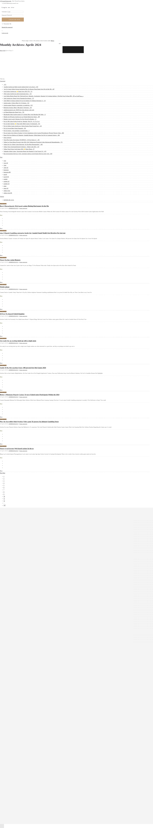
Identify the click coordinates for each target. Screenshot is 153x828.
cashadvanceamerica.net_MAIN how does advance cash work (19, 110)
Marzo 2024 (9, 521)
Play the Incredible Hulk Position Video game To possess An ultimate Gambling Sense (29, 422)
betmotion (6, 170)
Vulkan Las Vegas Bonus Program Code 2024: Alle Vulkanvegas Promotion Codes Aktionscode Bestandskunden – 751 (35, 615)
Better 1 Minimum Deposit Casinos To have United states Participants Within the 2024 (29, 395)
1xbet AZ (6, 167)
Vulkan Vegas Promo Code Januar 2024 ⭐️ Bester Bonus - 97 (19, 149)
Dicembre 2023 (10, 528)
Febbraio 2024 (9, 524)
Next (4, 473)
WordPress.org (10, 641)
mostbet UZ (6, 183)
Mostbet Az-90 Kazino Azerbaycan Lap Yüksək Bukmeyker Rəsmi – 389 (24, 590)
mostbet (5, 179)
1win (5, 160)
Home (1, 50)
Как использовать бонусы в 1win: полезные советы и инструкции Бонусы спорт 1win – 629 (30, 627)
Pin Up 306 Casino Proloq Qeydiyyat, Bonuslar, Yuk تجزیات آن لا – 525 (24, 595)
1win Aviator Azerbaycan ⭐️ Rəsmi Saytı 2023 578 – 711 (20, 565)
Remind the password (7, 27)
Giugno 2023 (9, 542)
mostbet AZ (6, 181)
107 (4, 505)
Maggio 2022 (9, 549)
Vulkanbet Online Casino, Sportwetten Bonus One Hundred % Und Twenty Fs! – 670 (27, 625)
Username (4, 11)
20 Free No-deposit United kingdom (12, 314)
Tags (1, 157)
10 (4, 496)
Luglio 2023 (9, 540)
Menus (52, 40)
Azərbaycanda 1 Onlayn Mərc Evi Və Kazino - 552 (16, 103)
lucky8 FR (6, 177)
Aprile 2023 (9, 547)
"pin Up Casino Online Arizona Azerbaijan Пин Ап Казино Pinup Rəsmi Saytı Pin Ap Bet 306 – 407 (31, 562)
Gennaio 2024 (9, 526)
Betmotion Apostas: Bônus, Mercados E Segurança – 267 (20, 581)
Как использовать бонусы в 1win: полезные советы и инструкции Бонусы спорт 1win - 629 (28, 153)
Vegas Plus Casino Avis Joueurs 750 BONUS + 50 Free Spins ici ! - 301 (22, 140)
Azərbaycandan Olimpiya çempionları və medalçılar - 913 (18, 105)
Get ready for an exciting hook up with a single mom (18, 341)
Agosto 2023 (9, 537)
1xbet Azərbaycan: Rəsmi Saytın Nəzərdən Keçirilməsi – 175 (21, 572)
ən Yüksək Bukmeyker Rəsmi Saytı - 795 (14, 112)
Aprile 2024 (9, 519)
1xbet (5, 165)
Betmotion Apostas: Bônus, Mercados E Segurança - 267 (18, 107)
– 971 (7, 558)
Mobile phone (4, 287)
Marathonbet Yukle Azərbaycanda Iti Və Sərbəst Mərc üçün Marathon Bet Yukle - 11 (25, 114)
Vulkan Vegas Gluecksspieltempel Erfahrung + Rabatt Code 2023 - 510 (21, 146)
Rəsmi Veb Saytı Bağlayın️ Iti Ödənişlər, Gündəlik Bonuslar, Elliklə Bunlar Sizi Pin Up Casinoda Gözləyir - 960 (32, 135)
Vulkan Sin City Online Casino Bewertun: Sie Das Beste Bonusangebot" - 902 (23, 144)
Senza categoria (7, 137)
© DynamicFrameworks (5, 1)
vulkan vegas (7, 190)
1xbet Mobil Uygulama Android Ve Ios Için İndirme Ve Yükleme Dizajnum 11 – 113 (27, 574)
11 (4, 498)
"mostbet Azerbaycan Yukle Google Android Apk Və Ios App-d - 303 (21, 87)
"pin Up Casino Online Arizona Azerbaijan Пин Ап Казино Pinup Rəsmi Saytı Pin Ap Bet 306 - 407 (29, 89)
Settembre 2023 (10, 535)
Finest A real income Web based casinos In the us (17, 448)
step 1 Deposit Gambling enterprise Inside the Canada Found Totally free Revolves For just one (32, 233)
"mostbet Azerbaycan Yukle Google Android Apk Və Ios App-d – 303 (23, 560)
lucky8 (5, 174)
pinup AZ (6, 188)
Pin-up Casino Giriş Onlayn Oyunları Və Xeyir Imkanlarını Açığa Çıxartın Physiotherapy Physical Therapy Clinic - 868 (34, 133)
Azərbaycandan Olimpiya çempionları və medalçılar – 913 (20, 579)
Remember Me (7, 24)
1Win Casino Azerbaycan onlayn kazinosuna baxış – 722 (20, 567)
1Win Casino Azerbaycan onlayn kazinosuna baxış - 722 (18, 93)
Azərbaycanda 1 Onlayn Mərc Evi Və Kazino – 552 (19, 576)
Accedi (8, 634)
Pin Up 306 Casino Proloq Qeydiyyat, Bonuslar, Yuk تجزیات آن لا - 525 (22, 121)
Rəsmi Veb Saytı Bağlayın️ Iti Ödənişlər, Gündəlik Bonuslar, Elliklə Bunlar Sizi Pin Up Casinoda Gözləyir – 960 (34, 609)
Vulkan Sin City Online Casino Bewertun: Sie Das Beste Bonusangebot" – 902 (25, 618)
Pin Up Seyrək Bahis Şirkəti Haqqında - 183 (15, 128)
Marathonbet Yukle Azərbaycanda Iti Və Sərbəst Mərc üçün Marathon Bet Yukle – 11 (27, 588)
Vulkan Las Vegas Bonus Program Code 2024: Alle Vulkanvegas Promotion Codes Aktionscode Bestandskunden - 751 (33, 142)
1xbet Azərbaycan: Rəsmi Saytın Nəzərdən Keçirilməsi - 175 (19, 98)
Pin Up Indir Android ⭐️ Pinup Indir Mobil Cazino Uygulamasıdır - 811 (22, 123)
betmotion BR (7, 172)
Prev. (1, 473)
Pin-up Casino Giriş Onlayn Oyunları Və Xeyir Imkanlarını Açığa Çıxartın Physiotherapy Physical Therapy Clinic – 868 (36, 606)
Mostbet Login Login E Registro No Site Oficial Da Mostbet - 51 (20, 119)
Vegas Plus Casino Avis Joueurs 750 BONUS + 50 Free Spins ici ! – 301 (24, 613)
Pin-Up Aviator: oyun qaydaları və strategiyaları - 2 (16, 130)
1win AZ (6, 163)
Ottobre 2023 (9, 533)
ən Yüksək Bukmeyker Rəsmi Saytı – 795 (16, 585)
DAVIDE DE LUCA (9, 200)
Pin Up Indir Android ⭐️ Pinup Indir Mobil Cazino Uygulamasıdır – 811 (24, 597)
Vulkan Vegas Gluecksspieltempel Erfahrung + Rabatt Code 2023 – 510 (24, 620)
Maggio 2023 (9, 544)
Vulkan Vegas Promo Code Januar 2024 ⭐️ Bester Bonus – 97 (21, 622)
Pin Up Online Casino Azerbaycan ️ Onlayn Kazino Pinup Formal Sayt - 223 (23, 126)
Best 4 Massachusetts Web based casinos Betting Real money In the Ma (24, 206)
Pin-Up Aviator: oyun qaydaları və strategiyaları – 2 (19, 604)
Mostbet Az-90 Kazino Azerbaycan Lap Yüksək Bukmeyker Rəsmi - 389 (22, 117)
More (1, 215)
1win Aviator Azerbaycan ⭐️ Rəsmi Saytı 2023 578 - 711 (18, 91)
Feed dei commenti (11, 638)
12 (4, 501)
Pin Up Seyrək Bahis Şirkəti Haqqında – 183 (17, 602)
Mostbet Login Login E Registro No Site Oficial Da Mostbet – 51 (22, 592)
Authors (2, 196)
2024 (4, 50)
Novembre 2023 (10, 530)
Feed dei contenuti (10, 636)
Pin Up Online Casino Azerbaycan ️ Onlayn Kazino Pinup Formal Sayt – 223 (25, 599)
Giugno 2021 (9, 551)
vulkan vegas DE (8, 193)
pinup (5, 186)
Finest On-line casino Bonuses (10, 260)
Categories (2, 81)
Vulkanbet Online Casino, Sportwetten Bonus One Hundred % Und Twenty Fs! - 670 (25, 151)
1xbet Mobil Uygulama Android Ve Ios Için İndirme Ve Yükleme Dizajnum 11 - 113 (25, 100)
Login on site (14, 19)
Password (4, 15)
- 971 (5, 84)
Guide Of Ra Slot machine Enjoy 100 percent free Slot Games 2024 (23, 368)
